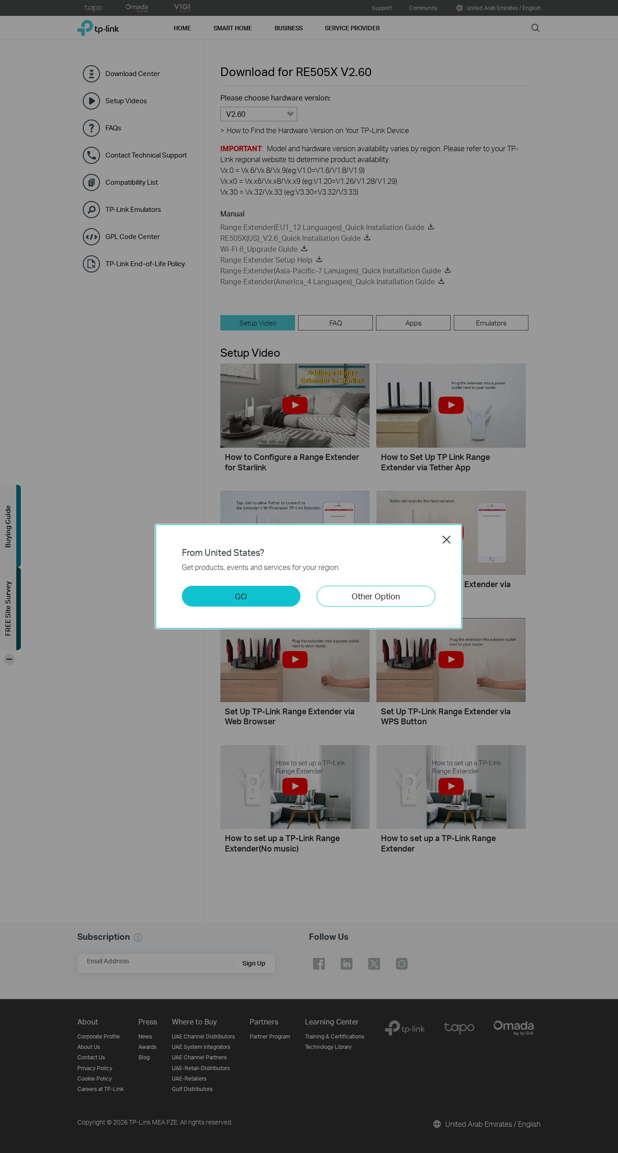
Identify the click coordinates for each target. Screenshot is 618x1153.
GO (241, 596)
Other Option (376, 596)
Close (446, 539)
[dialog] (309, 576)
